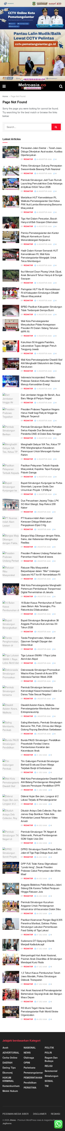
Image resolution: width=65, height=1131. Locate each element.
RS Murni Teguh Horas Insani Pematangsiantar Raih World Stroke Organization (39, 1011)
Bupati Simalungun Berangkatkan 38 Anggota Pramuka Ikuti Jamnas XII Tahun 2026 (40, 623)
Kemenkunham (11, 1086)
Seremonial (51, 1071)
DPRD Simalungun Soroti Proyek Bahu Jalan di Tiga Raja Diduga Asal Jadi (41, 850)
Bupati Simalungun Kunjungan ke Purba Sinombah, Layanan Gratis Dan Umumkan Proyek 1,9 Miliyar (41, 486)
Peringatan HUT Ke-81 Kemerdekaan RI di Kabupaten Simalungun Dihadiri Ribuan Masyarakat (40, 292)
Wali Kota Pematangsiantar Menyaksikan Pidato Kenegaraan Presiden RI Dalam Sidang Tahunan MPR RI (39, 326)
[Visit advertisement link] (32, 40)
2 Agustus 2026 (43, 716)
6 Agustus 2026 (43, 547)
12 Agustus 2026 (44, 438)
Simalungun (51, 1076)
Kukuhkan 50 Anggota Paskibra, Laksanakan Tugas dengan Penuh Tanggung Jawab (38, 345)
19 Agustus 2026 (44, 226)
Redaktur (28, 159)
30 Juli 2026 (41, 825)
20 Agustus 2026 (44, 173)
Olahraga (29, 1057)
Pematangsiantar (33, 1072)
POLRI (48, 1052)
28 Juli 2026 (41, 896)
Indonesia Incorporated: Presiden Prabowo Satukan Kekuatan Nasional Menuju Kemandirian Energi (40, 380)
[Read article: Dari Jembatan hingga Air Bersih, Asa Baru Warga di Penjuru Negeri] (10, 399)
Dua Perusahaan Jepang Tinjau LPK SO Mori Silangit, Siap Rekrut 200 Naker (40, 504)
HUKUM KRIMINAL (8, 1079)
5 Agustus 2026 (43, 614)
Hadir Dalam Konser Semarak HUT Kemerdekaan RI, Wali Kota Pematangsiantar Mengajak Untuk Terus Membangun (39, 256)
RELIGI (48, 1066)
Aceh (5, 1047)
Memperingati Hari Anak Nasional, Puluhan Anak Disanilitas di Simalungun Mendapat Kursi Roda (41, 958)
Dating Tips (9, 1067)
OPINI (27, 1062)
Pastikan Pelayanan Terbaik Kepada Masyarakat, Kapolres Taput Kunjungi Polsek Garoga (40, 469)
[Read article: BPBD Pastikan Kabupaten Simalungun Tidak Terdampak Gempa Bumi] (10, 311)
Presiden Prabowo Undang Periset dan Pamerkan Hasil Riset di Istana (41, 554)
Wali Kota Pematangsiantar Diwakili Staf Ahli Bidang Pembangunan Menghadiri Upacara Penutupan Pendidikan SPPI (41, 782)
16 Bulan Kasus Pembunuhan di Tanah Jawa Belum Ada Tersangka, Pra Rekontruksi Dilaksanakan (41, 606)
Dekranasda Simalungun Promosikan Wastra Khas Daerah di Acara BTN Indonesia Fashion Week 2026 (40, 673)
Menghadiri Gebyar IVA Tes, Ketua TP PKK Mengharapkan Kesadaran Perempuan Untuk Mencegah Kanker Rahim (41, 449)
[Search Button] (60, 86)
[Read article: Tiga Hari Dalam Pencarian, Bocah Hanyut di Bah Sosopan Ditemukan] (10, 223)
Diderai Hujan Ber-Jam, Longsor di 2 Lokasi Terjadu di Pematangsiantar (39, 797)
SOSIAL (49, 1081)
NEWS (27, 1052)
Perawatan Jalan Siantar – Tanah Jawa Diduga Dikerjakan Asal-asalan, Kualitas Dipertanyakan (41, 151)
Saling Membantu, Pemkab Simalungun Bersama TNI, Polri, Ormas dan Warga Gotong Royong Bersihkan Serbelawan (41, 726)
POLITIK (49, 1047)
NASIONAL (30, 1047)
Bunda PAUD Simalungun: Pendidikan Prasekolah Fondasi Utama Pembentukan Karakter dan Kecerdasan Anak (40, 745)
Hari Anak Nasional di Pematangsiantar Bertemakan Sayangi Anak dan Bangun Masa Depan (41, 993)
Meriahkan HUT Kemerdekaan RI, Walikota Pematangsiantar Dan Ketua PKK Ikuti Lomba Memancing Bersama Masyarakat (41, 203)
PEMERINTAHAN (33, 1077)
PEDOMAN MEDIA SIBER (15, 1113)
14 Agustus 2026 (44, 336)
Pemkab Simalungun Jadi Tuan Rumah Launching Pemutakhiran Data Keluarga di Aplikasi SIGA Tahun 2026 (41, 183)
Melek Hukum (10, 1091)
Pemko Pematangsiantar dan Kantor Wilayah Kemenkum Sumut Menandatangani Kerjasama (40, 236)
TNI (46, 1086)
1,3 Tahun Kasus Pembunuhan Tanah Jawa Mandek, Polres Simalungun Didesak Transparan (40, 976)
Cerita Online (9, 1057)
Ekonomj (7, 1072)
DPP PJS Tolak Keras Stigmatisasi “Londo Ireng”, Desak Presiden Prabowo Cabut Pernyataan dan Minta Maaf (40, 869)
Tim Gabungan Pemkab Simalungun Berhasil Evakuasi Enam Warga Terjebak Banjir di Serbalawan (40, 764)
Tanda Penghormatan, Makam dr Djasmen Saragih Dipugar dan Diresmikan (38, 641)
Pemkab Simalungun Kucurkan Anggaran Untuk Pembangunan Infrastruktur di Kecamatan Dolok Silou (41, 905)
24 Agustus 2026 (44, 159)
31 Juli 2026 (41, 755)
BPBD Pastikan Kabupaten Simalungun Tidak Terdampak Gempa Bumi (41, 308)
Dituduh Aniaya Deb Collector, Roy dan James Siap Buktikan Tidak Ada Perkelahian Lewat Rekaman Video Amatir (41, 816)
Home (5, 96)
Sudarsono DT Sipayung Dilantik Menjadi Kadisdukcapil (37, 942)
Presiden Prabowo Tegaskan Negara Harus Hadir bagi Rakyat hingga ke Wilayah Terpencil (40, 412)
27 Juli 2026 (41, 934)
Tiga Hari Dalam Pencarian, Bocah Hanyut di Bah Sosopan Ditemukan (39, 220)
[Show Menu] (4, 86)
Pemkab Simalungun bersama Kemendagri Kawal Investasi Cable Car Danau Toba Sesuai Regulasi (41, 690)
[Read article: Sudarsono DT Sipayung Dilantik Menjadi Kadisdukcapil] (10, 945)
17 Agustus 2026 (44, 300)
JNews (13, 1120)
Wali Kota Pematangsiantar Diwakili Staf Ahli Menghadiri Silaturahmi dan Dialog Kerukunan (41, 363)
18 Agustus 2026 (44, 265)
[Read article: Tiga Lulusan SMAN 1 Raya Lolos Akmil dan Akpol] (10, 659)
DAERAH (7, 1062)
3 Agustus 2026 (43, 681)
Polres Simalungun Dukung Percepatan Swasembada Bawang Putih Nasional (41, 167)
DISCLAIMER (39, 1113)
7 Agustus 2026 (43, 529)
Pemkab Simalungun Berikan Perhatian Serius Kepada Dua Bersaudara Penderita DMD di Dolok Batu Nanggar (41, 430)
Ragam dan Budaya (51, 1059)
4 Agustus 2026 (43, 649)
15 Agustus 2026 (44, 314)
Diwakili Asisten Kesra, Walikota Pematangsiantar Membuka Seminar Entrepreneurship (40, 708)
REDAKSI (55, 1113)
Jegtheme (7, 1123)
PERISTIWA (30, 1087)
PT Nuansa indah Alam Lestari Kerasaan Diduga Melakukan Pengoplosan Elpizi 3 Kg (37, 521)
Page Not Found (18, 96)
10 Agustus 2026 (44, 494)
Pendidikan (30, 1082)
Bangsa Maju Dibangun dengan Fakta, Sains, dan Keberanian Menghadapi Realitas (40, 539)
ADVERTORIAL (10, 1052)
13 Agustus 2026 (44, 371)
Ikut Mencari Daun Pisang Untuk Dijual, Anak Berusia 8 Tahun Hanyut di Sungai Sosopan (41, 275)
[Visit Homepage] (32, 86)
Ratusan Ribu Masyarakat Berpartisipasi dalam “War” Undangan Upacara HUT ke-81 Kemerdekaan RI (40, 571)
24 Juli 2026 (41, 1019)
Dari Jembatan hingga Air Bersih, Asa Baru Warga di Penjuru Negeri (40, 396)
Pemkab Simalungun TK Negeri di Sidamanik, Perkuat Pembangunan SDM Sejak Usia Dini (39, 835)
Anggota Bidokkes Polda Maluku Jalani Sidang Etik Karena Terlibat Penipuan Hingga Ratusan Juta (41, 888)
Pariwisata (29, 1067)
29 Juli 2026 (41, 857)
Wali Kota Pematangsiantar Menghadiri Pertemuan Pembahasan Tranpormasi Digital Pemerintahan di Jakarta (41, 588)
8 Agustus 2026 (43, 512)
